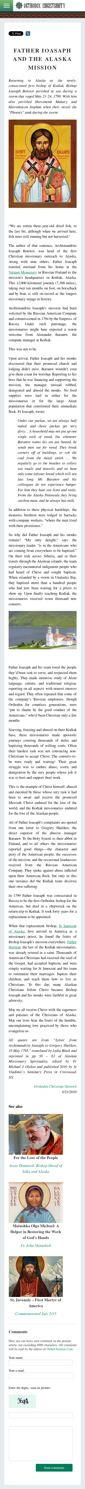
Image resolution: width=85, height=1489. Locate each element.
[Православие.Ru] (40, 5)
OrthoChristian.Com (60, 1349)
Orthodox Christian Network (55, 1086)
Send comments (54, 1467)
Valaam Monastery (23, 272)
